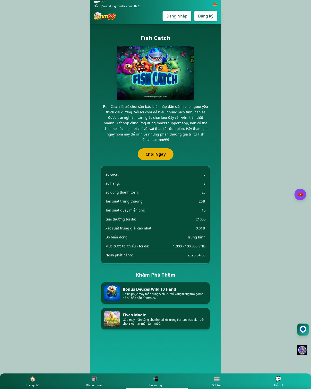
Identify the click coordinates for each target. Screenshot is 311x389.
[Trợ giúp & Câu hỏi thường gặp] (303, 329)
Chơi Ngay (156, 154)
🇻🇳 (300, 194)
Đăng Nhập (176, 16)
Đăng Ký (205, 16)
